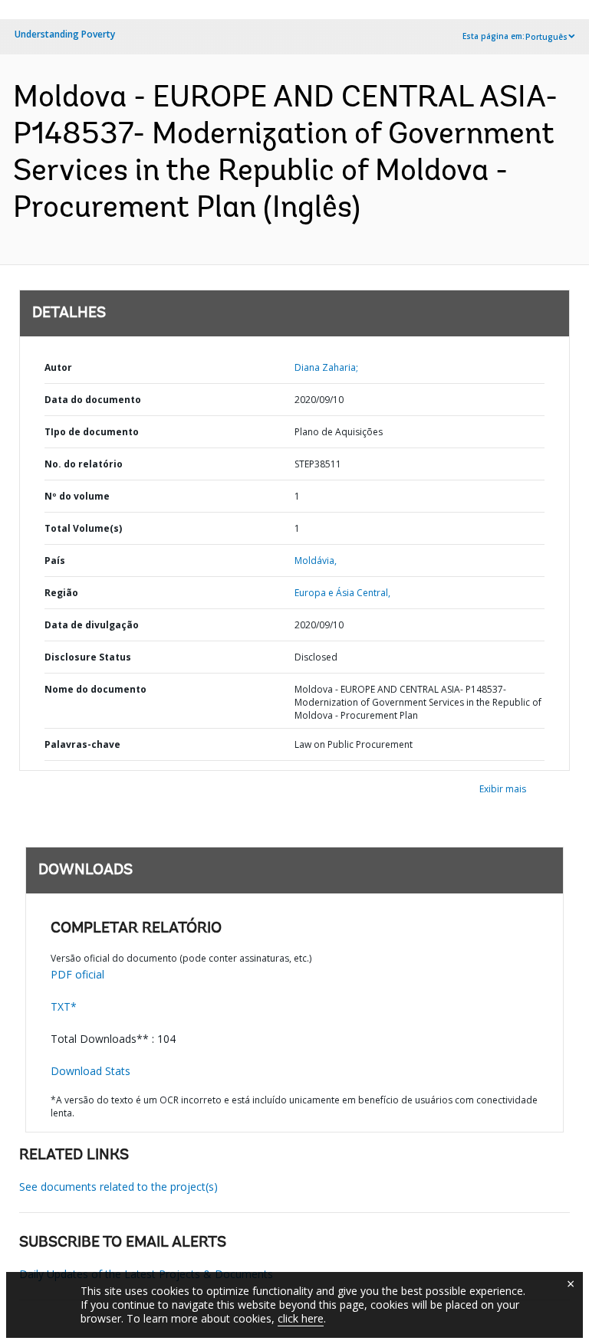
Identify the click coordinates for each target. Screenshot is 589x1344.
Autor (58, 367)
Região (61, 592)
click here (301, 1318)
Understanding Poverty (65, 34)
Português (546, 36)
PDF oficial (77, 974)
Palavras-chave (82, 744)
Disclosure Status (87, 657)
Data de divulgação (91, 624)
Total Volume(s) (83, 528)
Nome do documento (95, 689)
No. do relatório (83, 463)
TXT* (64, 1006)
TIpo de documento (91, 431)
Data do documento (92, 399)
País (54, 560)
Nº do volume (77, 496)
